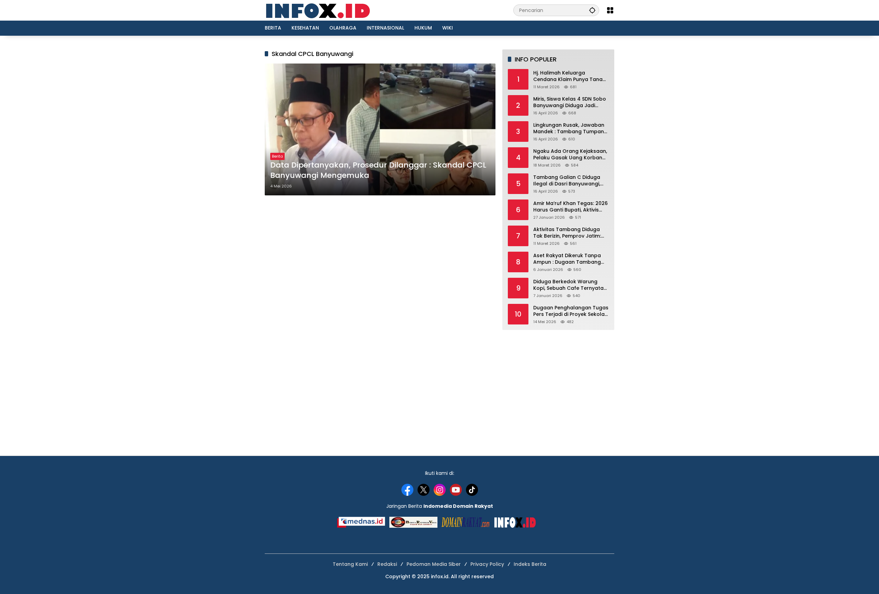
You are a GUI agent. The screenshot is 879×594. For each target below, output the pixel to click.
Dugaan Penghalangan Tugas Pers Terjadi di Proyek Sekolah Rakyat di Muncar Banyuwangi (571, 311)
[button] (592, 10)
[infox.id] (325, 10)
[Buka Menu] (610, 10)
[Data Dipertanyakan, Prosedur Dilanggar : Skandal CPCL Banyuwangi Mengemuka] (380, 129)
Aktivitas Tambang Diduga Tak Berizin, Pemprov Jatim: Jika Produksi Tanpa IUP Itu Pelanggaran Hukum (567, 233)
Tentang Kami (350, 564)
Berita (277, 156)
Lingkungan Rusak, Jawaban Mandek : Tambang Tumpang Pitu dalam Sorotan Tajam (570, 128)
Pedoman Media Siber (434, 564)
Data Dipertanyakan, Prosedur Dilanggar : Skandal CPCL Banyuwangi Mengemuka (378, 170)
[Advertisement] (553, 388)
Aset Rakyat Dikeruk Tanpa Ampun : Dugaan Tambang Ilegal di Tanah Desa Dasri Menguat (567, 259)
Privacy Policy (487, 564)
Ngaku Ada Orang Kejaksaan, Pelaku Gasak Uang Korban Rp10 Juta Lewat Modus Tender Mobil (570, 154)
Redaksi (387, 564)
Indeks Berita (530, 564)
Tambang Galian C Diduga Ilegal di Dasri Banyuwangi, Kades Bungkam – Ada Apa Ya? (567, 180)
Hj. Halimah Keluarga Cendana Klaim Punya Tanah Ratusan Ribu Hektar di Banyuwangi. (569, 76)
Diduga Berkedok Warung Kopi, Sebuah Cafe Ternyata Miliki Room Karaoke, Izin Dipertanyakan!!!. (568, 285)
